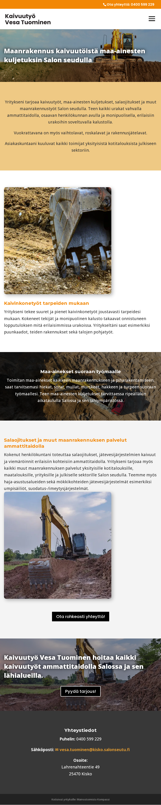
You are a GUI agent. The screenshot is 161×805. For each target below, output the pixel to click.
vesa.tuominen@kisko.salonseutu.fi (95, 749)
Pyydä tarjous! (80, 691)
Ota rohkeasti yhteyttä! (80, 616)
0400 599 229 (142, 4)
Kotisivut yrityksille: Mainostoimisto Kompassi (81, 799)
